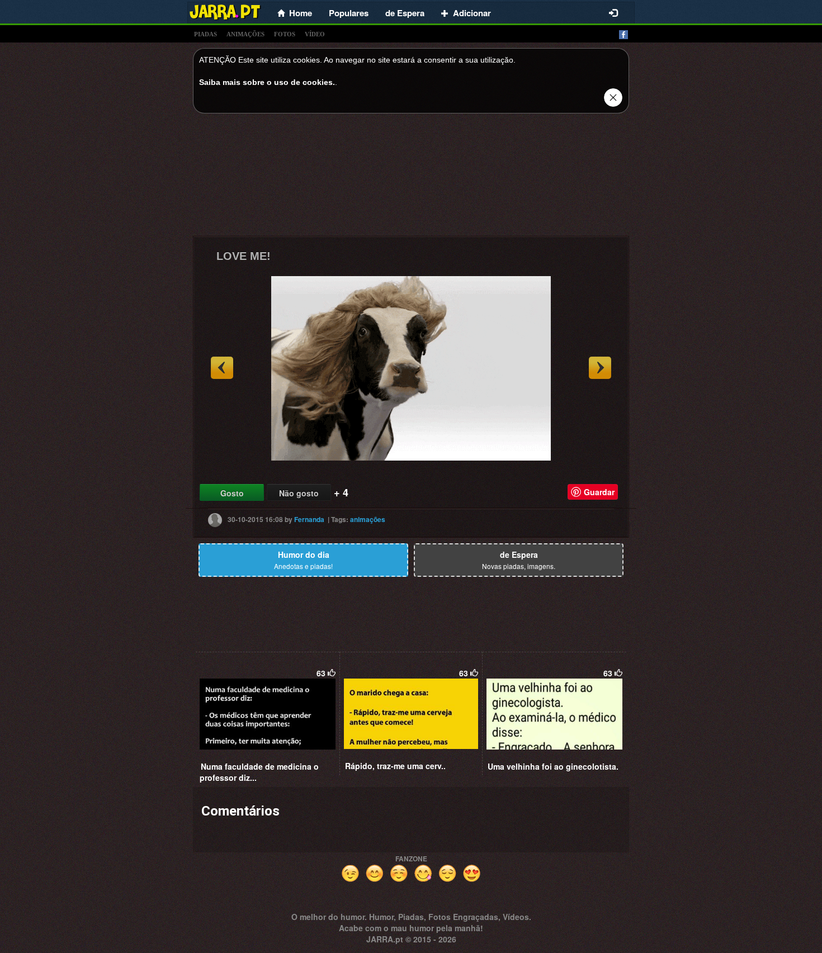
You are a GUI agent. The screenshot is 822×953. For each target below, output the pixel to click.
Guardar (599, 491)
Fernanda (309, 519)
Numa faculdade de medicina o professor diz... (259, 772)
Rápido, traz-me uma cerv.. (395, 765)
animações (245, 34)
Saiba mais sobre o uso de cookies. (267, 82)
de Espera (404, 13)
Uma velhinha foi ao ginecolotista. (553, 766)
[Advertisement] (411, 178)
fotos (284, 34)
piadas (205, 34)
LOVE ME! (243, 256)
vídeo (315, 34)
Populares (349, 13)
